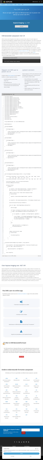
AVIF (26, 414)
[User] (39, 1)
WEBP (6, 401)
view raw (39, 255)
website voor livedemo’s (22, 293)
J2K (6, 395)
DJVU (26, 384)
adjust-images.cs (5, 255)
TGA (36, 401)
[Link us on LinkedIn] (19, 442)
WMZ (26, 401)
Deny (30, 456)
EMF (7, 390)
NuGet (34, 52)
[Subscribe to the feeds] (28, 442)
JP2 (36, 390)
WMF (17, 401)
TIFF (26, 395)
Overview (21, 26)
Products (14, 446)
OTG (7, 414)
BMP (16, 378)
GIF (26, 390)
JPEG (7, 384)
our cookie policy (8, 451)
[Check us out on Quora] (24, 442)
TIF (36, 395)
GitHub (15, 255)
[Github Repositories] (26, 442)
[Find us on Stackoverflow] (21, 442)
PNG (16, 395)
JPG (36, 378)
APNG (7, 378)
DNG (36, 384)
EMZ (16, 390)
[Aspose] (7, 1)
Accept (21, 453)
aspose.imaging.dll (11, 75)
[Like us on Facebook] (14, 442)
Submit (23, 432)
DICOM (16, 384)
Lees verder (21, 356)
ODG (16, 414)
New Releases (26, 446)
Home (2, 446)
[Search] (41, 1)
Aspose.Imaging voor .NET (24, 50)
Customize (12, 456)
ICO (26, 378)
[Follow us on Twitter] (17, 442)
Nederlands (36, 1)
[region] (21, 175)
